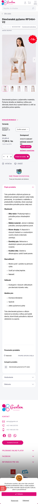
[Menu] (35, 2)
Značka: (7, 30)
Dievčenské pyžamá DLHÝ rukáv (19, 367)
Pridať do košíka (20, 157)
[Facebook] (4, 435)
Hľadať (33, 8)
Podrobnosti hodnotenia (29, 27)
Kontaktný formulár (12, 442)
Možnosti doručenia (27, 150)
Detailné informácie (9, 120)
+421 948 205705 (12, 425)
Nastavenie (14, 500)
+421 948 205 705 (12, 430)
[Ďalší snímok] (34, 59)
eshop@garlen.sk (12, 421)
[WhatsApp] (14, 435)
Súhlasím (20, 494)
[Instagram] (9, 435)
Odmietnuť (26, 500)
